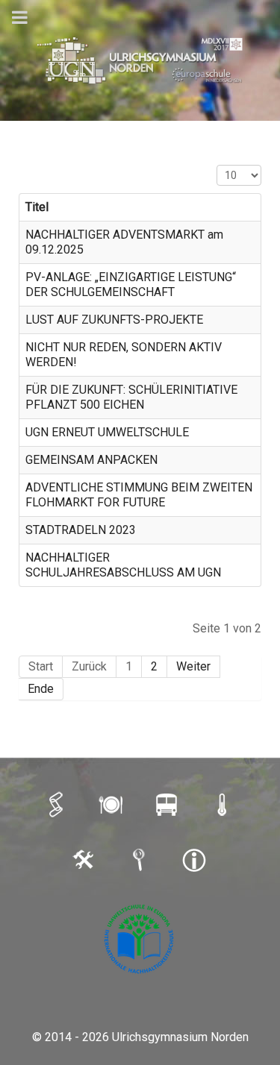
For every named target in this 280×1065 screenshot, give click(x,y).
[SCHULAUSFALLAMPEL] (223, 804)
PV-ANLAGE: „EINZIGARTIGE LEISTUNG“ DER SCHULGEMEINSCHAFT (130, 284)
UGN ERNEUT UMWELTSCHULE (107, 432)
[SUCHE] (140, 860)
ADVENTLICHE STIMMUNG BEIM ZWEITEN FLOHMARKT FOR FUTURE (138, 494)
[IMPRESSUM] (195, 860)
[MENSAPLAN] (113, 804)
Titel (37, 207)
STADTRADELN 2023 (80, 530)
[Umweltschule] (140, 939)
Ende (41, 689)
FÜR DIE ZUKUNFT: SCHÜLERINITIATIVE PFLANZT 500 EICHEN (131, 397)
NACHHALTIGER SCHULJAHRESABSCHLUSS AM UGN (123, 564)
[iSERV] (57, 804)
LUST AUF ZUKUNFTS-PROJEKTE (114, 319)
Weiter (193, 666)
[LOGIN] (85, 860)
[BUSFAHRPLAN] (168, 804)
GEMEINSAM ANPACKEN (91, 460)
